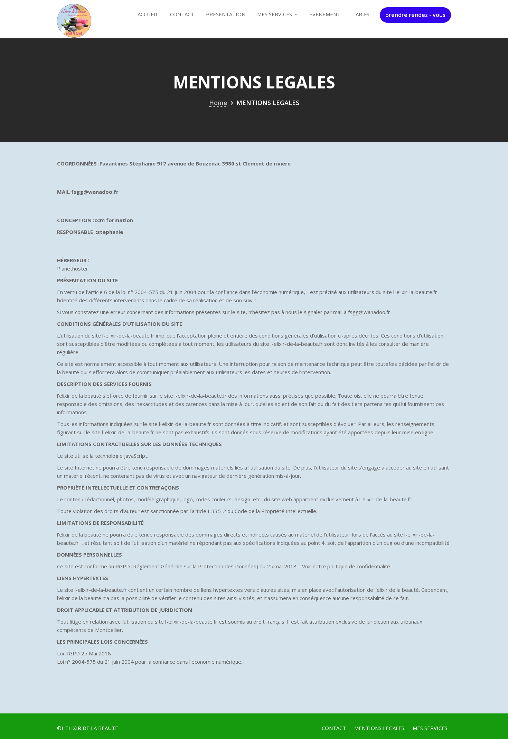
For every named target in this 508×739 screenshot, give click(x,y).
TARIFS (360, 14)
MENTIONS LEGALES (379, 727)
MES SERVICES (274, 14)
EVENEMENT (324, 14)
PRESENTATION (225, 14)
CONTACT (182, 14)
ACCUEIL (148, 14)
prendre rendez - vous (415, 15)
